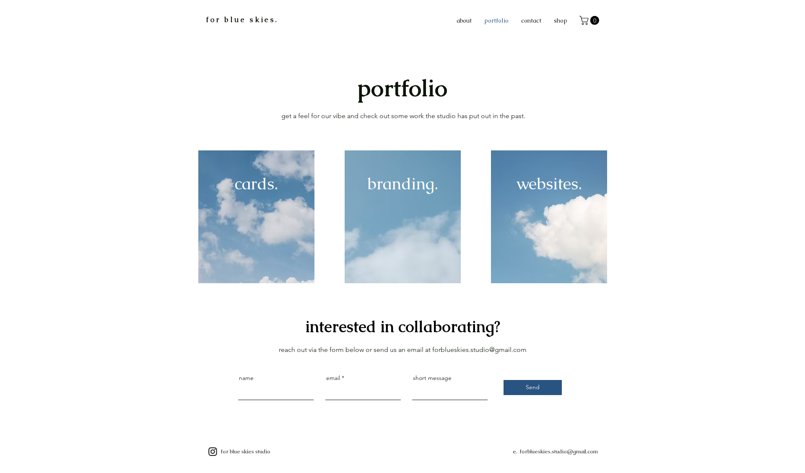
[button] (590, 20)
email (333, 378)
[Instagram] (212, 451)
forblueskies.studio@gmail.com (479, 350)
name (246, 378)
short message (432, 378)
